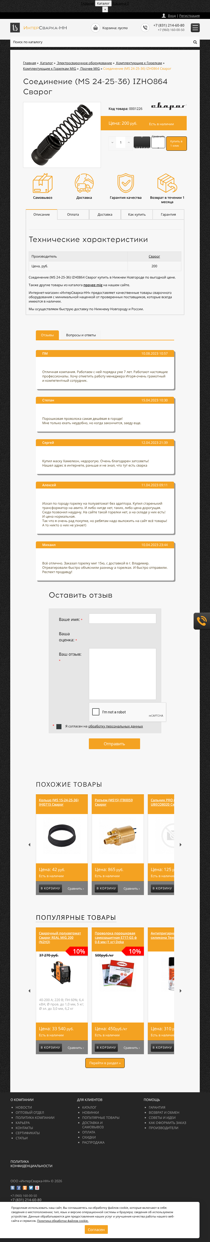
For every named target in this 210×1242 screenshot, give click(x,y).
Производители (163, 1127)
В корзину (142, 142)
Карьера (23, 1122)
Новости (24, 1107)
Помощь (152, 1099)
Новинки (90, 1112)
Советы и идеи (162, 1117)
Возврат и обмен (164, 1112)
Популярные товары (76, 917)
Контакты (24, 1127)
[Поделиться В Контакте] (12, 1188)
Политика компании (35, 1117)
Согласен (96, 1229)
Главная (87, 3)
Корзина (120, 3)
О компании (22, 1099)
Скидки (89, 1137)
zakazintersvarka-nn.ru (29, 14)
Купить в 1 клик (176, 144)
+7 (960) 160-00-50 (171, 30)
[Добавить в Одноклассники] (25, 1188)
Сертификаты (28, 1133)
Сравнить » (158, 142)
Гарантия (157, 1107)
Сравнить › (76, 888)
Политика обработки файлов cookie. (63, 1221)
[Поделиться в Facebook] (19, 1188)
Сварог (154, 256)
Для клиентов (89, 1099)
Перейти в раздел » (105, 1063)
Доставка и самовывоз (93, 1124)
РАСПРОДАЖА (93, 1142)
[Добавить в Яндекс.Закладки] (37, 1188)
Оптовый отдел (30, 1112)
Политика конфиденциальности (31, 1163)
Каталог (89, 1107)
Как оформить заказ (167, 1122)
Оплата (88, 1132)
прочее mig (92, 285)
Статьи (22, 1138)
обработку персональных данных (115, 726)
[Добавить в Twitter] (31, 1188)
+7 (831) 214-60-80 (168, 25)
